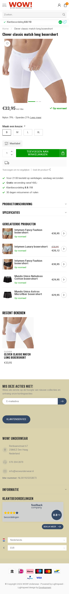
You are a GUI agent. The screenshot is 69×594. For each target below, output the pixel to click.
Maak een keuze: (13, 126)
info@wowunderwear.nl (21, 471)
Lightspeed (57, 584)
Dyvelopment (45, 587)
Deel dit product (41, 170)
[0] (65, 5)
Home (5, 28)
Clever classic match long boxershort (33, 28)
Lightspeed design (26, 587)
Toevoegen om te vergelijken (16, 170)
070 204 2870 (16, 462)
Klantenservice (16, 419)
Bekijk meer (50, 526)
